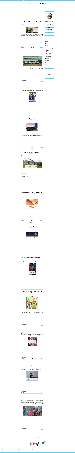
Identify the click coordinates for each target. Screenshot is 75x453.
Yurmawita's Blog (37, 3)
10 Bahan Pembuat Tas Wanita (32, 118)
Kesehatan (33, 49)
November (47, 59)
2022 (45, 63)
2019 (45, 61)
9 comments (22, 113)
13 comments (22, 47)
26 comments (22, 147)
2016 (45, 39)
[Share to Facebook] (39, 47)
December (47, 60)
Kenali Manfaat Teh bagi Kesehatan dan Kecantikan (32, 21)
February (47, 41)
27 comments (22, 358)
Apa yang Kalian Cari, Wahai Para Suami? (32, 152)
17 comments (22, 325)
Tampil (23, 24)
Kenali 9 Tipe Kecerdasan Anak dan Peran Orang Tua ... (49, 47)
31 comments (22, 81)
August (46, 45)
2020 (45, 62)
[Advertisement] (32, 15)
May (46, 43)
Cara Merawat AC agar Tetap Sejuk (32, 52)
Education (33, 222)
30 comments (22, 392)
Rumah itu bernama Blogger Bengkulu (32, 396)
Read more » (32, 47)
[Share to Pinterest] (41, 47)
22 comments (22, 220)
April (46, 42)
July (46, 44)
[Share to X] (40, 47)
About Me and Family (31, 360)
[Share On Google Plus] (42, 47)
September (47, 58)
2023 (45, 64)
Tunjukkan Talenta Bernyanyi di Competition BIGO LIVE (32, 257)
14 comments (22, 429)
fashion (33, 149)
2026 (45, 66)
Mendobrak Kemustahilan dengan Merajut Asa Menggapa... (49, 55)
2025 (45, 65)
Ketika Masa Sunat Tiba (32, 329)
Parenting (35, 360)
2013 (45, 37)
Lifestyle (33, 115)
